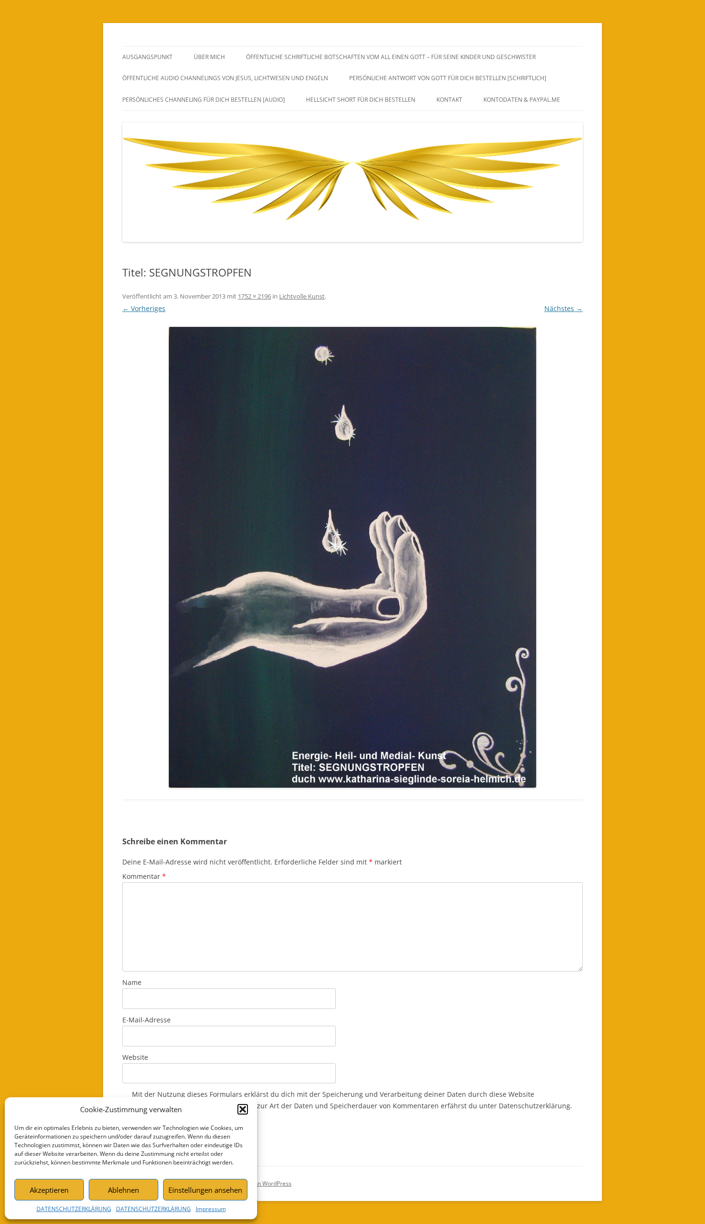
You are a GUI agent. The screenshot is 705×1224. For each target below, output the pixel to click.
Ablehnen (123, 1190)
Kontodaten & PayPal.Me (521, 100)
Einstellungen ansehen (205, 1190)
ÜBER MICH (209, 57)
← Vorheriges (143, 308)
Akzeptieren (49, 1190)
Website (135, 1057)
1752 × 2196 (254, 296)
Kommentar (144, 876)
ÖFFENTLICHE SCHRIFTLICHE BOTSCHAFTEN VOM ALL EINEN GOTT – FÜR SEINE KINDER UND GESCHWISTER (391, 57)
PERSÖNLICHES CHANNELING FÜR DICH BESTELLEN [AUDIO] (203, 100)
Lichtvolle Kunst (302, 296)
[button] (242, 1109)
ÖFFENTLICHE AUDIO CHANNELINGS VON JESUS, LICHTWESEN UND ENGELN (225, 78)
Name (131, 982)
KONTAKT (449, 100)
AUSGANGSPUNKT (147, 57)
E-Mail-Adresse (146, 1019)
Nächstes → (563, 308)
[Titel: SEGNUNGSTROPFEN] (352, 557)
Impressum (211, 1209)
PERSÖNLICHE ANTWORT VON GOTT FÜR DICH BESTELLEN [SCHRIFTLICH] (447, 78)
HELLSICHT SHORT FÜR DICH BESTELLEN (360, 100)
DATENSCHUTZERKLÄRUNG (73, 1209)
